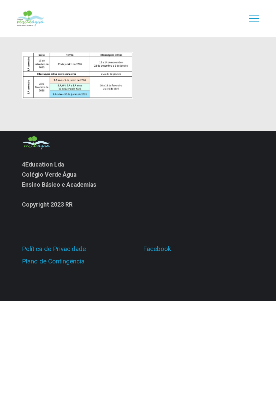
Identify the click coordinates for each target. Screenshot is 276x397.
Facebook (157, 249)
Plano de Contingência (53, 261)
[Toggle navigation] (254, 18)
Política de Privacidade (54, 249)
